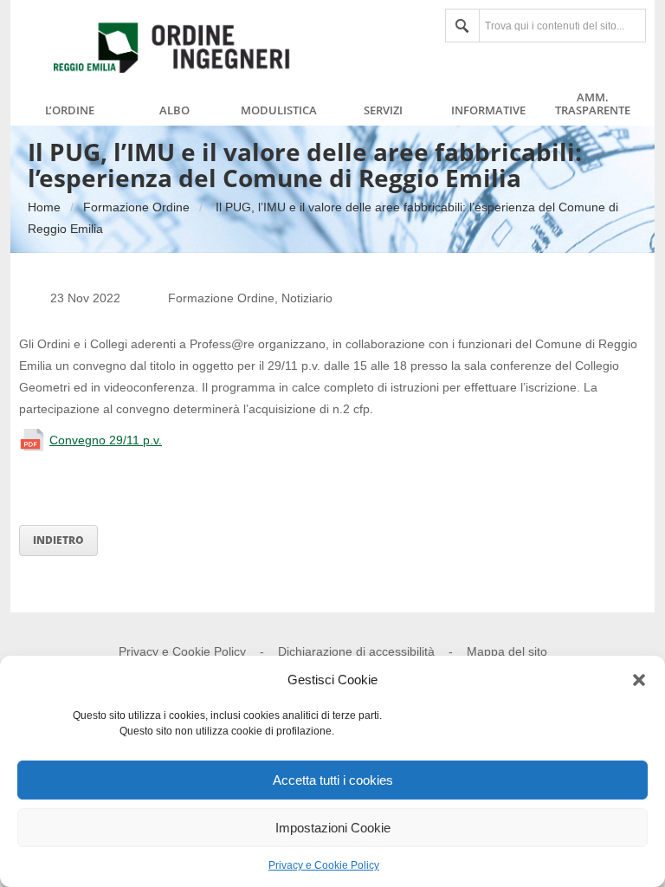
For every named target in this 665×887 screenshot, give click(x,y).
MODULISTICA (279, 111)
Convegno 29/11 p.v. (105, 440)
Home (44, 207)
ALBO (174, 111)
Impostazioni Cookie (333, 827)
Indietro (58, 540)
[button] (639, 680)
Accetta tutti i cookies (333, 780)
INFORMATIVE (488, 111)
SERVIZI (383, 111)
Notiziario (306, 298)
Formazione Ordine (136, 207)
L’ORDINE (69, 111)
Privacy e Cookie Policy (323, 865)
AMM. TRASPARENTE (592, 104)
